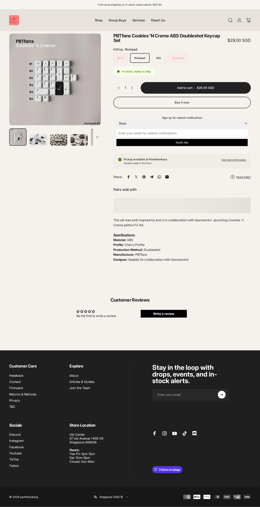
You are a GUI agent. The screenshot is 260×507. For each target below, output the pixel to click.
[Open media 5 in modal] (55, 79)
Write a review (163, 314)
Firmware (16, 388)
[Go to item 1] (38, 140)
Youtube (15, 453)
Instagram (16, 441)
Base (120, 58)
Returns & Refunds (22, 394)
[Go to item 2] (58, 140)
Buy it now (182, 102)
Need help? (243, 176)
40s (158, 58)
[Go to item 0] (18, 137)
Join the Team (79, 388)
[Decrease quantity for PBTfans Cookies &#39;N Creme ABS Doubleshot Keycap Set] (118, 87)
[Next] (90, 86)
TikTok (14, 460)
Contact (15, 382)
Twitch (14, 466)
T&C (12, 407)
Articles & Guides (81, 382)
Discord (15, 434)
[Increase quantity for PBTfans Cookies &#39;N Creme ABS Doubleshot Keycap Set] (133, 87)
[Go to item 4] (99, 137)
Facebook (16, 447)
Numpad (139, 58)
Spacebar (178, 58)
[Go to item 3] (79, 140)
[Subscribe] (222, 395)
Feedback (16, 376)
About (73, 376)
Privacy (14, 400)
